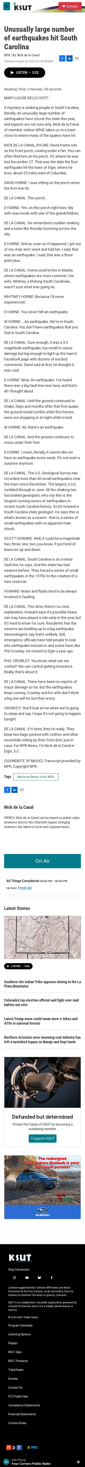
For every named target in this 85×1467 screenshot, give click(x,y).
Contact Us (15, 1387)
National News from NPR (36, 776)
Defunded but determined (42, 1117)
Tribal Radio (16, 1369)
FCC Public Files (18, 1396)
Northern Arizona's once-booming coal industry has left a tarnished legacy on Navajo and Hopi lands (42, 1039)
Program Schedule (20, 1325)
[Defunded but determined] (42, 1082)
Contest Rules (17, 1423)
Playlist (13, 1343)
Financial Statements (22, 1414)
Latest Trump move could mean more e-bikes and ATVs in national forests (41, 1021)
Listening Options (19, 1334)
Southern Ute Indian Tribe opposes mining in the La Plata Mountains (42, 984)
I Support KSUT (42, 1138)
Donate (72, 6)
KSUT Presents (18, 1361)
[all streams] (79, 1462)
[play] (6, 1462)
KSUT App (14, 1352)
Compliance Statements (24, 1405)
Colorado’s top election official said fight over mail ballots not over (41, 1002)
